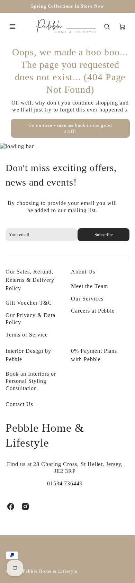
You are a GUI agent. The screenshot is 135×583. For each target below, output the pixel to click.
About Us (83, 272)
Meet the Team (89, 286)
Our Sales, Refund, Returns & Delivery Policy (30, 280)
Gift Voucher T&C (29, 303)
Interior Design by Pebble (28, 355)
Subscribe (103, 234)
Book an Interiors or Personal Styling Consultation (31, 381)
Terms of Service (27, 335)
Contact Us (20, 404)
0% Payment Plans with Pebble (94, 355)
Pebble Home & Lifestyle (45, 435)
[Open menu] (12, 27)
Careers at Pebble (93, 311)
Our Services (87, 299)
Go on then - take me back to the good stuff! (70, 128)
